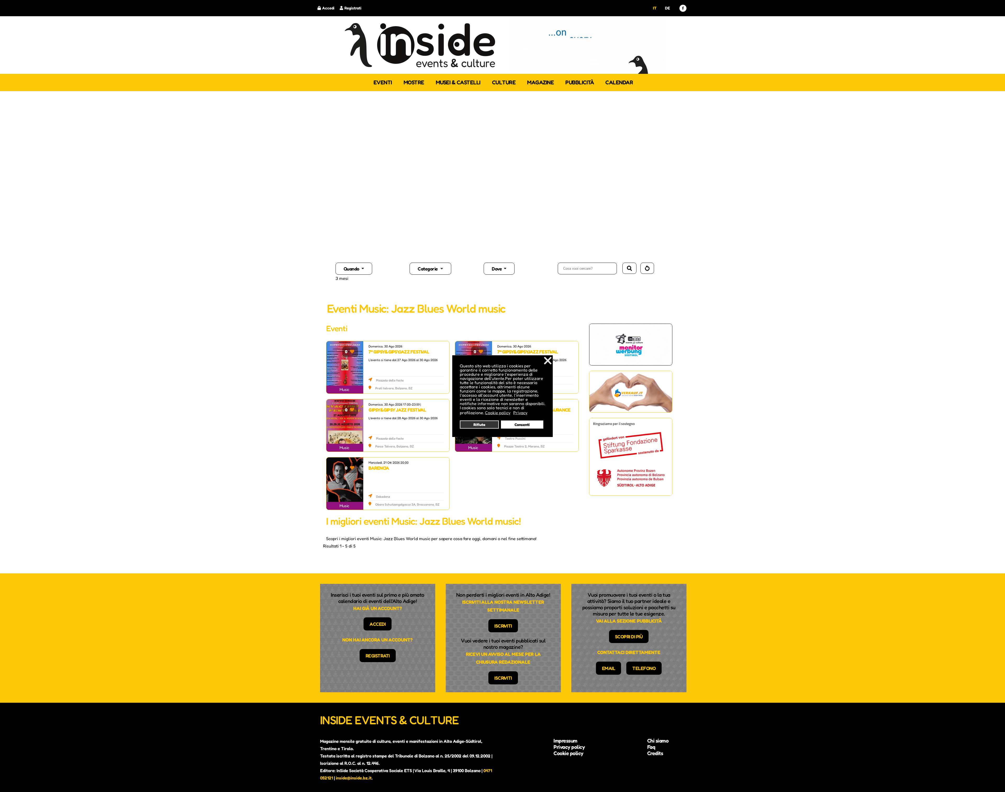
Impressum (565, 741)
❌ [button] (548, 360)
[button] (446, 269)
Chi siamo (658, 741)
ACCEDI (378, 624)
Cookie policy (568, 753)
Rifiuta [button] (479, 424)
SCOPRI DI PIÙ (629, 636)
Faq (651, 747)
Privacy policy (569, 747)
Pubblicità (579, 82)
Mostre (414, 82)
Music (344, 389)
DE (667, 7)
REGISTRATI (378, 655)
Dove (497, 269)
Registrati (352, 7)
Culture (504, 82)
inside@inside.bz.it (354, 777)
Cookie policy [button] (497, 412)
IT (654, 7)
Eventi (382, 82)
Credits (655, 753)
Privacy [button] (520, 412)
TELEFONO (644, 668)
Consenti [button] (522, 424)
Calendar (619, 82)
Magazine (540, 82)
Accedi (328, 7)
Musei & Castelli (458, 82)
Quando (352, 269)
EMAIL (608, 668)
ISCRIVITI (503, 626)
